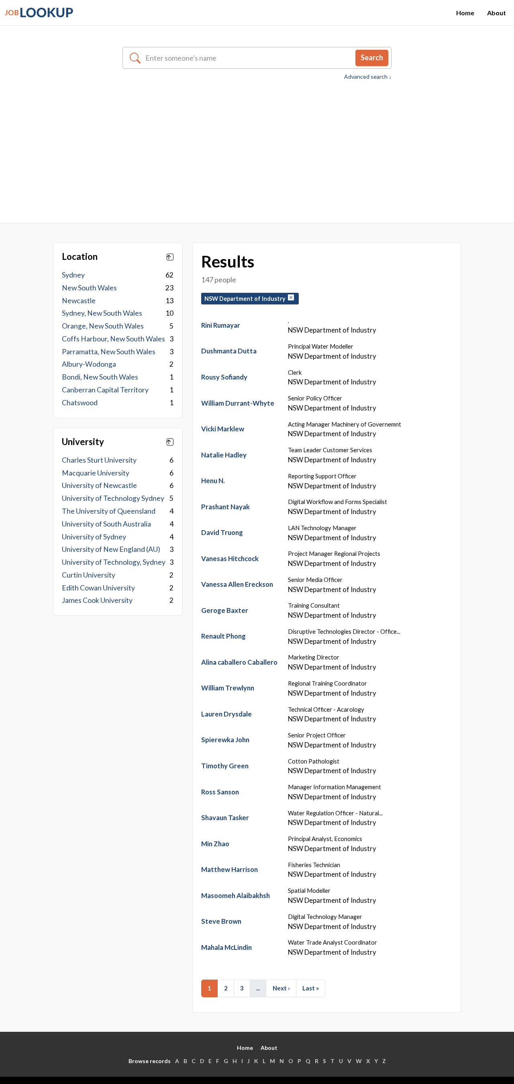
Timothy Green (225, 765)
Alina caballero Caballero (239, 662)
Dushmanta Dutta (229, 351)
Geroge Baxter (224, 610)
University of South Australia (106, 524)
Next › (281, 988)
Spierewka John (225, 739)
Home (465, 12)
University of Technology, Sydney (113, 562)
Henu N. (213, 480)
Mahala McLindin (226, 947)
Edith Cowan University (98, 588)
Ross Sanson (220, 792)
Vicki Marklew (222, 429)
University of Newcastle (99, 485)
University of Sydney (94, 537)
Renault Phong (223, 636)
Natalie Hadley (224, 455)
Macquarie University (95, 473)
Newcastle (79, 300)
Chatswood (80, 402)
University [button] (83, 442)
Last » (310, 988)
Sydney (73, 275)
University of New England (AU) (111, 549)
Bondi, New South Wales (100, 377)
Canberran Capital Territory (105, 390)
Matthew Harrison (229, 869)
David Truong (222, 532)
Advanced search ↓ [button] (368, 76)
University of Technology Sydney (113, 498)
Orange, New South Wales (103, 326)
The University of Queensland (108, 511)
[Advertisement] (257, 141)
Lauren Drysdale (226, 714)
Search (372, 57)
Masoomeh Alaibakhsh (235, 895)
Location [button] (80, 256)
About (496, 12)
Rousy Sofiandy (224, 377)
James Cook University (97, 600)
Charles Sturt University (99, 460)
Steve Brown (221, 921)
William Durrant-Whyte (237, 403)
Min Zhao (215, 843)
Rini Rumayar (220, 325)
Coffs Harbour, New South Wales (113, 339)
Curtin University (88, 575)
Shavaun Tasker (225, 817)
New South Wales (89, 288)
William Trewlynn (227, 688)
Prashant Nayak (225, 506)
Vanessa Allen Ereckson (237, 584)
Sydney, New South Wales (102, 313)
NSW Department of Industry (246, 298)
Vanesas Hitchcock (230, 558)
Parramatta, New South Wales (108, 351)
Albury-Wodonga (89, 364)
